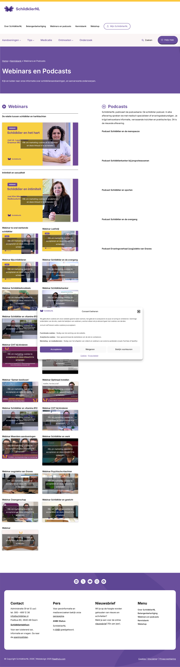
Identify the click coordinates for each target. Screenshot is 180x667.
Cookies (84, 356)
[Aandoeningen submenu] (20, 40)
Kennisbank (15, 61)
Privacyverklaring (167, 659)
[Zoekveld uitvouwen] (146, 40)
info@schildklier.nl (19, 616)
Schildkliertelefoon (20, 625)
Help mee (169, 40)
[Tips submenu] (33, 40)
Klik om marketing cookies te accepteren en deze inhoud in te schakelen (40, 144)
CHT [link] (13, 345)
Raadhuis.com (58, 659)
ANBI (57, 629)
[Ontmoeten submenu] (72, 40)
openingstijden (21, 637)
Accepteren (56, 349)
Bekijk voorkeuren (123, 349)
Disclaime (152, 659)
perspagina (58, 616)
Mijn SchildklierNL (119, 26)
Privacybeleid (93, 356)
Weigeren (90, 349)
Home (5, 61)
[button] (138, 311)
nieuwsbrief (101, 623)
